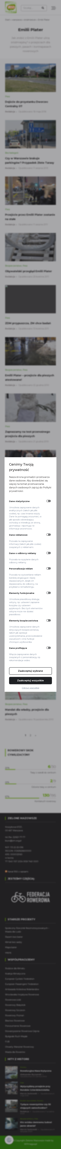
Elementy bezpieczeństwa (23, 620)
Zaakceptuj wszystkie (30, 680)
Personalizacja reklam (21, 568)
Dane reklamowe (18, 535)
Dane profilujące (18, 648)
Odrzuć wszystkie (30, 688)
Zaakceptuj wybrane (30, 671)
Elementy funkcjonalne (21, 593)
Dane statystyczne (19, 501)
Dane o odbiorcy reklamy (22, 553)
